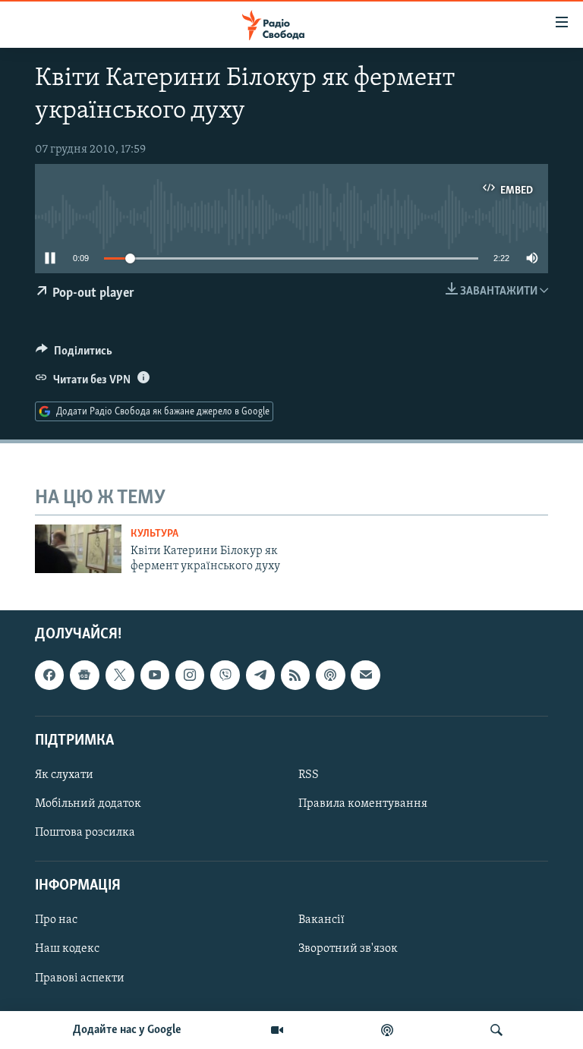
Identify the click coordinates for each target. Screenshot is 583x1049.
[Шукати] (496, 1030)
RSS (308, 775)
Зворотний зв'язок (348, 949)
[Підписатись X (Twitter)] (120, 674)
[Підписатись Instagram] (189, 674)
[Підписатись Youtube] (154, 674)
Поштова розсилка (85, 833)
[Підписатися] (365, 674)
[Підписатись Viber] (224, 674)
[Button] (74, 354)
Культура (154, 534)
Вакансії (321, 920)
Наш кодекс (67, 949)
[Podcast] (330, 674)
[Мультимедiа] (277, 1030)
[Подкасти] (387, 1030)
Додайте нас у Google (127, 1030)
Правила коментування (362, 804)
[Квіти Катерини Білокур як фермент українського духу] (78, 548)
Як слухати (64, 775)
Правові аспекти (79, 978)
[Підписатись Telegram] (260, 674)
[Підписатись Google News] (84, 674)
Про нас (56, 920)
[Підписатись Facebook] (49, 674)
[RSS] (295, 674)
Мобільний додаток (88, 804)
